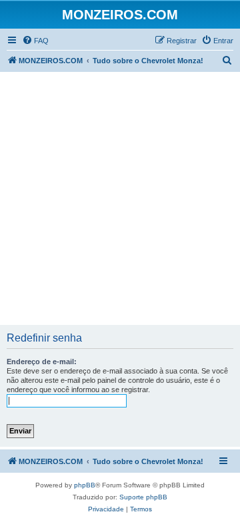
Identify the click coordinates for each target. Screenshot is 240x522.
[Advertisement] (120, 198)
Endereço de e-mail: (42, 362)
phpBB (84, 485)
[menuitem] (35, 41)
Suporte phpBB (143, 497)
